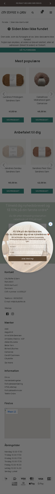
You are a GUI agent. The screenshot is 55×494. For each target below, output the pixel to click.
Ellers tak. (27, 264)
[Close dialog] (50, 224)
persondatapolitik (20, 239)
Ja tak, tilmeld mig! (27, 259)
